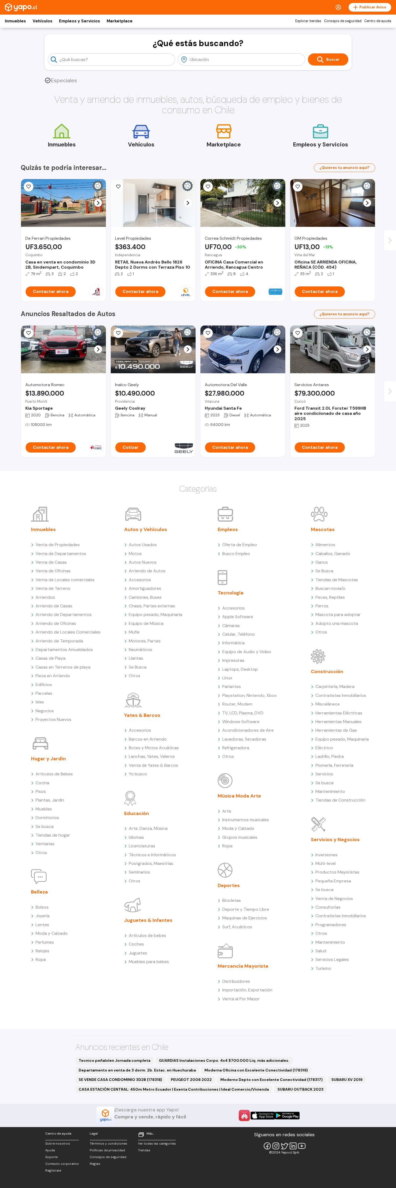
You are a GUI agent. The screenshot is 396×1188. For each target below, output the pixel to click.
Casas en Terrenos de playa (63, 667)
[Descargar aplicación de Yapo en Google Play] (287, 1115)
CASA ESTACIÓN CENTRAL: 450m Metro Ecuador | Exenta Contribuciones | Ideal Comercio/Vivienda (174, 1089)
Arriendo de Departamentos (64, 614)
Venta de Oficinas (53, 571)
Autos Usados (143, 544)
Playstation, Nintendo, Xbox (249, 695)
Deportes (229, 885)
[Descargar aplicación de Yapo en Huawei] (244, 1115)
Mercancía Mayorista (243, 966)
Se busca (45, 826)
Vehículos (42, 21)
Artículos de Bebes (54, 774)
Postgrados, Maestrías (151, 863)
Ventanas (45, 844)
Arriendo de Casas (54, 606)
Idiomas (136, 837)
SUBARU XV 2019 (347, 1079)
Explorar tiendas (308, 21)
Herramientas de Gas (336, 730)
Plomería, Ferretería (334, 765)
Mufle (134, 632)
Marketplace (120, 21)
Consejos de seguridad (343, 21)
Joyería (43, 916)
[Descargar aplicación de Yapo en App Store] (263, 1115)
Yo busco (138, 774)
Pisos (41, 791)
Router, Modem (237, 704)
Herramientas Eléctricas (338, 713)
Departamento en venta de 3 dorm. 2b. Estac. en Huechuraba (137, 1070)
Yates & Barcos (142, 715)
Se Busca (138, 667)
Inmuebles (15, 21)
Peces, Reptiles (330, 597)
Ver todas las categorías (157, 1143)
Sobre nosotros (57, 1143)
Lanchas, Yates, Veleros (152, 756)
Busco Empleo (236, 553)
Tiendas (144, 1150)
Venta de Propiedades (58, 544)
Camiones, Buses (145, 597)
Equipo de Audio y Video (246, 652)
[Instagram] (276, 1146)
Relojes (42, 951)
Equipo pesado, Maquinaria (155, 614)
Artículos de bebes (147, 935)
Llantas (136, 658)
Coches (136, 944)
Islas (40, 702)
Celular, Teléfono (238, 634)
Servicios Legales (332, 959)
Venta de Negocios (334, 898)
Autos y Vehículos (145, 529)
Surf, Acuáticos (237, 927)
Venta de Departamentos (61, 553)
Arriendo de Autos (147, 571)
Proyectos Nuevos (53, 719)
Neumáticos (140, 649)
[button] (98, 203)
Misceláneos (327, 704)
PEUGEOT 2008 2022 (191, 1079)
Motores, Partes (145, 641)
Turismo (323, 968)
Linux (227, 678)
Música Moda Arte (239, 796)
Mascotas (323, 529)
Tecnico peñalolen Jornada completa (114, 1060)
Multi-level (325, 863)
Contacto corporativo (62, 1164)
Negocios (45, 711)
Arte (226, 811)
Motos (135, 553)
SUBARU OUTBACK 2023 (300, 1089)
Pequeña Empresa (333, 881)
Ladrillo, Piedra (329, 756)
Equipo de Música (146, 623)
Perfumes (45, 942)
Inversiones (326, 855)
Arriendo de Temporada (59, 641)
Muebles (44, 809)
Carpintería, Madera (335, 686)
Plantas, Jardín (50, 800)
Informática (233, 643)
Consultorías (328, 907)
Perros (321, 606)
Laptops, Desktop (240, 669)
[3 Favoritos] (208, 333)
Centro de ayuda (377, 21)
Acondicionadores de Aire (248, 730)
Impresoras (233, 660)
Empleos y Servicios (79, 21)
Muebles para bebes (149, 961)
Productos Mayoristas (337, 872)
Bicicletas (231, 900)
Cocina (42, 783)
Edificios (44, 684)
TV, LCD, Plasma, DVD (242, 713)
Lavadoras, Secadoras (244, 739)
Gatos (321, 562)
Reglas (95, 1164)
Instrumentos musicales (245, 820)
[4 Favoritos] (28, 186)
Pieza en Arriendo (53, 676)
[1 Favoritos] (298, 186)
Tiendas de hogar (53, 835)
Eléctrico (324, 748)
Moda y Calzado (52, 933)
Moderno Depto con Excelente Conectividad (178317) (271, 1079)
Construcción (327, 671)
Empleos (228, 529)
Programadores (330, 924)
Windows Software (240, 721)
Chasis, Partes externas (152, 606)
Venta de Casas (51, 562)
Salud (320, 951)
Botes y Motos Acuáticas (154, 748)
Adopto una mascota (336, 623)
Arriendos (45, 597)
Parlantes (231, 686)
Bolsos (42, 907)
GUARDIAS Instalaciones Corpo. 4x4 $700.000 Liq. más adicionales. (224, 1060)
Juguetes (138, 953)
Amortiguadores (145, 588)
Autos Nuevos (143, 562)
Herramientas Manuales (338, 721)
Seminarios (139, 872)
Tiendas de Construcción (340, 800)
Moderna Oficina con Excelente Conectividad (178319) (256, 1070)
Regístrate (53, 1170)
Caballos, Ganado (332, 553)
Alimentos (325, 544)
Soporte (51, 1157)
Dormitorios (47, 817)
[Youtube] (301, 1146)
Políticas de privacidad (107, 1150)
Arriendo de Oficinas (56, 623)
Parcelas (44, 693)
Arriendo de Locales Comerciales (68, 632)
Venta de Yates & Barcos (153, 765)
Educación (136, 813)
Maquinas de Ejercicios (244, 918)
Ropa (41, 959)
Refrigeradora (235, 748)
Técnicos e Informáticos (152, 855)
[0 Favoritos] (118, 186)
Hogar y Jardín (48, 758)
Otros (41, 852)
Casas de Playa (50, 658)
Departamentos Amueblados (64, 649)
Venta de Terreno (53, 588)
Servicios (324, 774)
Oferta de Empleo (239, 544)
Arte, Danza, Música (148, 828)
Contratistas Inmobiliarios (340, 695)
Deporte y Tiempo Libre (245, 909)
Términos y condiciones (108, 1143)
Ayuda (50, 1150)
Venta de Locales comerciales (65, 580)
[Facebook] (267, 1146)
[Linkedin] (293, 1146)
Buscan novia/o (330, 588)
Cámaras (231, 625)
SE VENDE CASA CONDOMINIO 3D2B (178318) (120, 1079)
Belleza (39, 892)
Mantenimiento (330, 791)
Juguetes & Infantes (148, 920)
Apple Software (237, 616)
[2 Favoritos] (208, 186)
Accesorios (140, 580)
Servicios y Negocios (335, 839)
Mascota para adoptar (338, 614)
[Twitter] (284, 1146)
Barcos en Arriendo (148, 739)
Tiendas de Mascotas (336, 580)
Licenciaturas (142, 846)
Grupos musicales (239, 837)
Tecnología (231, 593)
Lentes (42, 924)
